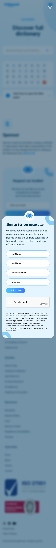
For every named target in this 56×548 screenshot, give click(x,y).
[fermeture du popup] (50, 7)
